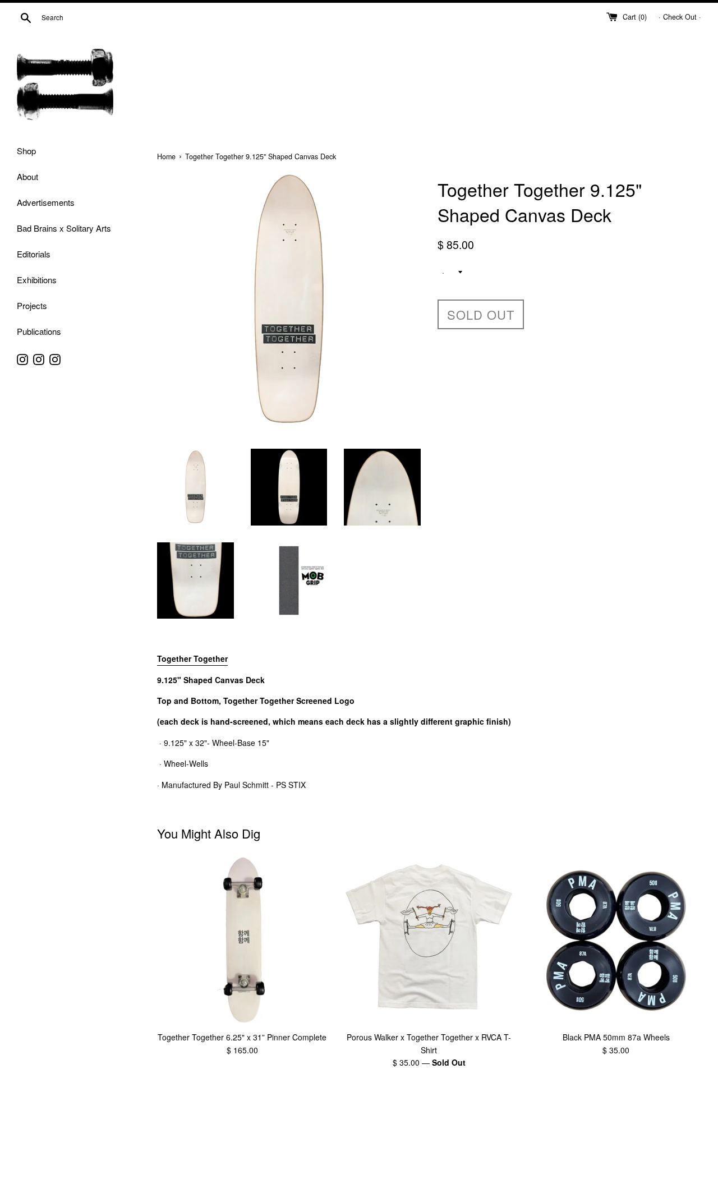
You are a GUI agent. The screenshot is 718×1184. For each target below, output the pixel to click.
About (27, 176)
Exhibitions (37, 279)
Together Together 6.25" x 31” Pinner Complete (242, 1037)
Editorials (33, 254)
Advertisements (46, 202)
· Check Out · (680, 17)
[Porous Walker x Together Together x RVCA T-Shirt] (429, 940)
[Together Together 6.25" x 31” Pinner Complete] (242, 940)
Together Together (192, 658)
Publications (39, 331)
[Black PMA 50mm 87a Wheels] (616, 940)
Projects (32, 305)
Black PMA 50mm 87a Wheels (616, 1037)
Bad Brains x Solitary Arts (64, 228)
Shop (26, 150)
